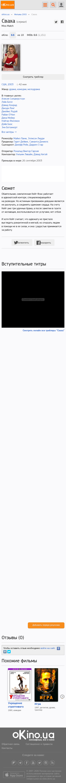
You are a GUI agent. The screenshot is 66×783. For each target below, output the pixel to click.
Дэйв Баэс (7, 124)
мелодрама (34, 89)
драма (12, 89)
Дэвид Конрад (9, 105)
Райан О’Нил (8, 115)
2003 (10, 84)
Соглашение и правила (39, 744)
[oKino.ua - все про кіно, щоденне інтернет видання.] (8, 5)
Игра (38, 704)
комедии (21, 89)
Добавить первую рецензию (46, 625)
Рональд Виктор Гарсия (26, 151)
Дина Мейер (8, 118)
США (4, 84)
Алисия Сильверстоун (13, 99)
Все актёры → (9, 132)
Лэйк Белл (7, 102)
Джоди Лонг (8, 108)
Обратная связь (11, 744)
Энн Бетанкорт (9, 127)
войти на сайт (48, 648)
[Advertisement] (33, 477)
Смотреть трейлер (33, 77)
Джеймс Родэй (9, 111)
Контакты (7, 748)
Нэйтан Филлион (11, 121)
